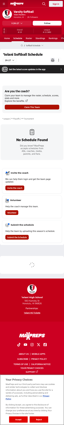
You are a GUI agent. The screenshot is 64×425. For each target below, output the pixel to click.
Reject (39, 419)
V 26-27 (15, 23)
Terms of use (21, 364)
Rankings (53, 38)
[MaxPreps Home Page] (22, 45)
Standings (40, 38)
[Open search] (44, 4)
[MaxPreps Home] (17, 4)
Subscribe (22, 359)
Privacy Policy (39, 359)
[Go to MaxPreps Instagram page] (32, 345)
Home (7, 38)
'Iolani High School (32, 297)
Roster (29, 38)
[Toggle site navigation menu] (4, 4)
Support (30, 371)
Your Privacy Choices (32, 368)
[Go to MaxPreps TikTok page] (19, 345)
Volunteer (11, 212)
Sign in (56, 3)
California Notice (41, 364)
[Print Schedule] (52, 60)
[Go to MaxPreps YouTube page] (25, 345)
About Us (24, 354)
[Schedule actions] (58, 60)
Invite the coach (14, 187)
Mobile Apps (38, 354)
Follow (47, 23)
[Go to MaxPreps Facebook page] (45, 345)
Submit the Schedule (17, 237)
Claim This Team (32, 107)
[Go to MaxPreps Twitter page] (38, 345)
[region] (32, 400)
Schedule (17, 38)
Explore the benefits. (15, 101)
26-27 (8, 60)
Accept (18, 419)
